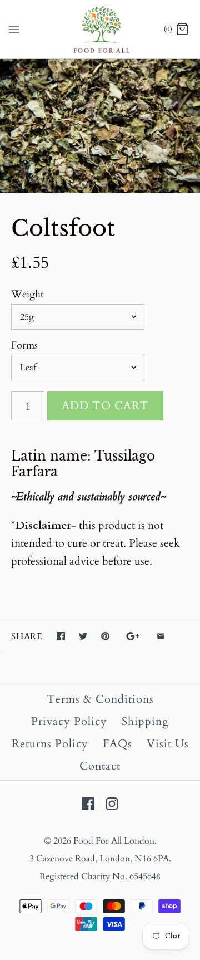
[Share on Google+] (133, 636)
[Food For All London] (100, 29)
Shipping (145, 721)
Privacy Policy (69, 721)
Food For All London (113, 841)
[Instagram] (112, 803)
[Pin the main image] (105, 636)
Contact (100, 765)
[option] (100, 126)
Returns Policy (50, 743)
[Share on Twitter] (83, 636)
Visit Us (168, 743)
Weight (27, 294)
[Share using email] (161, 636)
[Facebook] (88, 803)
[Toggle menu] (14, 29)
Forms (24, 345)
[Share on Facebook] (61, 636)
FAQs (117, 743)
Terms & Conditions (100, 699)
